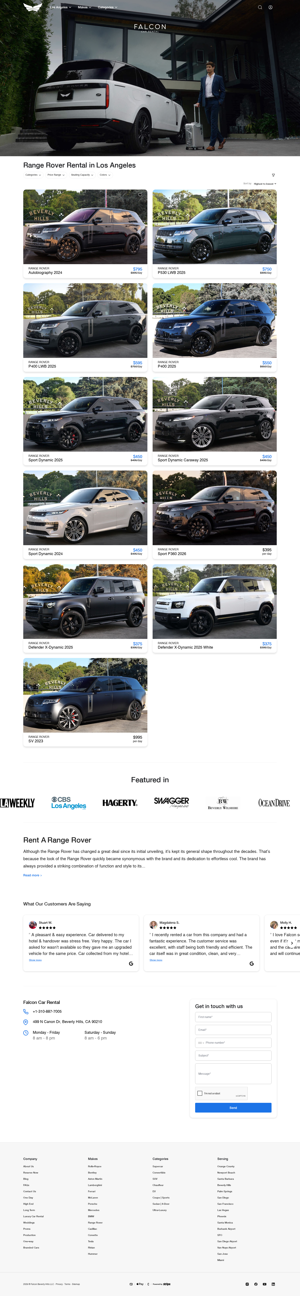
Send (233, 1108)
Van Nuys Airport (226, 1247)
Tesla (91, 1241)
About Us (28, 1166)
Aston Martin (95, 1178)
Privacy (59, 1284)
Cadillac (92, 1228)
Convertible (159, 1172)
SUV (155, 1178)
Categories (32, 175)
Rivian (91, 1247)
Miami (220, 1260)
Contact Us (29, 1191)
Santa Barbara (225, 1178)
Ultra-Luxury (159, 1210)
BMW (91, 1216)
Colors (103, 175)
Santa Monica (225, 1222)
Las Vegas (223, 1210)
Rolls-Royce (94, 1166)
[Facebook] (255, 1284)
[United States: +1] (200, 1043)
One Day (28, 1197)
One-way (28, 1241)
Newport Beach (226, 1172)
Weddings (29, 1222)
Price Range (54, 175)
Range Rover (95, 1222)
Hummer (93, 1253)
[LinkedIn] (273, 1284)
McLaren (93, 1197)
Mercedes (93, 1210)
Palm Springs (224, 1191)
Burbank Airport (226, 1228)
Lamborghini (95, 1185)
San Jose (222, 1253)
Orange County (225, 1166)
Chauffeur (158, 1185)
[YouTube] (264, 1284)
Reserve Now (30, 1172)
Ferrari (91, 1191)
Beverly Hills (224, 1185)
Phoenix (221, 1216)
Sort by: (247, 183)
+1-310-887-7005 (47, 1011)
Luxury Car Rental (33, 1216)
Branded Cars (31, 1247)
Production (29, 1235)
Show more (35, 959)
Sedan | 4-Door (161, 1203)
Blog (25, 1178)
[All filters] (273, 175)
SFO (219, 1235)
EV (154, 1191)
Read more (31, 875)
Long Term (29, 1210)
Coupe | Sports (161, 1197)
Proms (26, 1228)
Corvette (93, 1235)
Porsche (92, 1203)
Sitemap (76, 1284)
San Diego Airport (227, 1241)
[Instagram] (247, 1284)
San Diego (223, 1197)
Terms (67, 1284)
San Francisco (225, 1203)
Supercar (158, 1166)
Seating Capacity (80, 175)
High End (28, 1203)
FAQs (26, 1185)
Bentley (92, 1172)
